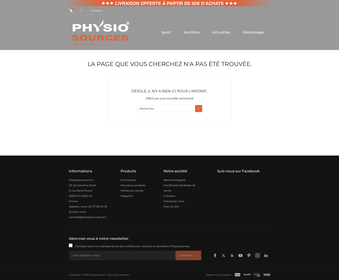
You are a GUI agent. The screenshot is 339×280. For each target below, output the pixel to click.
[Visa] (266, 275)
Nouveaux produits (133, 185)
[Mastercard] (237, 275)
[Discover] (256, 275)
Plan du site (171, 206)
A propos (169, 196)
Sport (166, 32)
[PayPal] (247, 275)
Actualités (221, 32)
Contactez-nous (173, 201)
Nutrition (191, 32)
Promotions (128, 180)
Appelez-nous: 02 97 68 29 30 (88, 206)
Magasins (127, 196)
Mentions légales (174, 180)
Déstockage (253, 32)
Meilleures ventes (132, 190)
